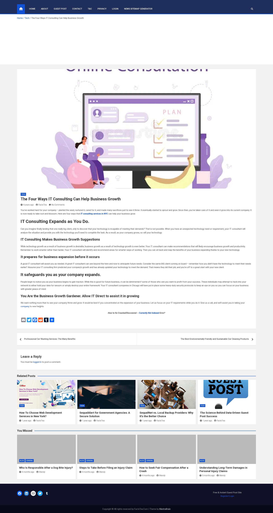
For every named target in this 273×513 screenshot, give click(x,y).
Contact (77, 9)
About (44, 9)
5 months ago (208, 475)
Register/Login (227, 496)
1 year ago (26, 420)
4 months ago (28, 472)
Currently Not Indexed (149, 313)
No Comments (58, 205)
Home (32, 9)
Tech (23, 194)
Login (115, 9)
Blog (22, 461)
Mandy (42, 472)
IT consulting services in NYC (94, 213)
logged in (37, 362)
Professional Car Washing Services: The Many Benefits (49, 339)
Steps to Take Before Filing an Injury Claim (106, 467)
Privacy (102, 9)
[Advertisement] (136, 41)
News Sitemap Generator (138, 9)
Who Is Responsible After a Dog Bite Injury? (46, 467)
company (25, 306)
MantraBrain (165, 509)
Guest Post (60, 9)
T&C (90, 9)
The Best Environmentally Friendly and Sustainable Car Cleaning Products (215, 339)
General (29, 461)
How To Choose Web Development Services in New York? (40, 414)
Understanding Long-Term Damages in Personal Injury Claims (223, 469)
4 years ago (28, 205)
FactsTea (43, 205)
